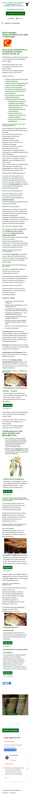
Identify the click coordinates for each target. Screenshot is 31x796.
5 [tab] (17, 723)
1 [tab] (11, 723)
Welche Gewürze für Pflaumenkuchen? (16, 83)
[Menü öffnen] (2, 23)
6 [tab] (19, 723)
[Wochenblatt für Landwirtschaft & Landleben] (15, 662)
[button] (10, 730)
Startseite (7, 23)
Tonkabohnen (18, 448)
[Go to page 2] (15, 782)
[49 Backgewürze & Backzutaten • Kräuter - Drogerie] (15, 391)
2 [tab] (13, 723)
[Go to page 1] (14, 782)
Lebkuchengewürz (14, 184)
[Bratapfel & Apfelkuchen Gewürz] (15, 555)
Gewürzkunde (16, 23)
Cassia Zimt (15, 254)
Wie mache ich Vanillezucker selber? (15, 89)
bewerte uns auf (9, 750)
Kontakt (11, 18)
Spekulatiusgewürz (8, 199)
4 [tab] (16, 723)
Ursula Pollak (14, 755)
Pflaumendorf (14, 188)
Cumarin (4, 260)
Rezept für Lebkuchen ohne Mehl (15, 99)
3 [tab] (14, 723)
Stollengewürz (13, 215)
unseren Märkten (19, 70)
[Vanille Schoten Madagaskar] (15, 475)
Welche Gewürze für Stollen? (13, 87)
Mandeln (15, 362)
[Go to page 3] (16, 782)
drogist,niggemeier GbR (12, 738)
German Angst (6, 262)
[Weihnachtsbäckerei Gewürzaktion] (15, 630)
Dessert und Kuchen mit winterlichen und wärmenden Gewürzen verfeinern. (17, 115)
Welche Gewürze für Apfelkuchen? (15, 85)
